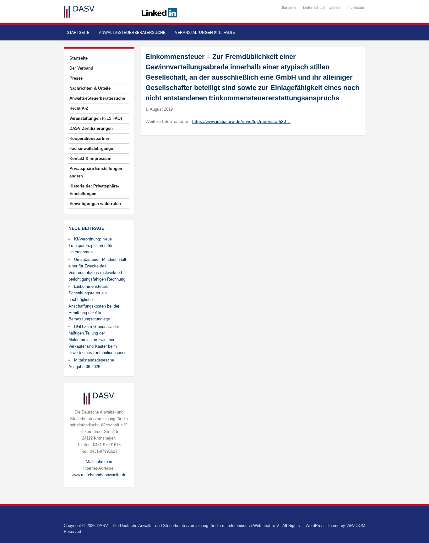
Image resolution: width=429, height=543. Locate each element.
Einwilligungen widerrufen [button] (95, 203)
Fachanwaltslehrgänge (91, 148)
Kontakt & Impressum (90, 158)
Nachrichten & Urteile (90, 88)
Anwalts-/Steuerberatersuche (132, 32)
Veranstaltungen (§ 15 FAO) (205, 32)
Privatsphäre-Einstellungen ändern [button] (95, 172)
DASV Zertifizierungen (91, 128)
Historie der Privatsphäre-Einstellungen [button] (94, 190)
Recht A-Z (78, 108)
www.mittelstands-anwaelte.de (99, 474)
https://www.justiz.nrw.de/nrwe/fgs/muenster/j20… (241, 121)
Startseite (288, 7)
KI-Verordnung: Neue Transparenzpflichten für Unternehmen (90, 246)
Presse (76, 78)
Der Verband (81, 68)
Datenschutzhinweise (321, 7)
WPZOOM (355, 525)
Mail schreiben (99, 461)
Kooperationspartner (89, 138)
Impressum (355, 7)
